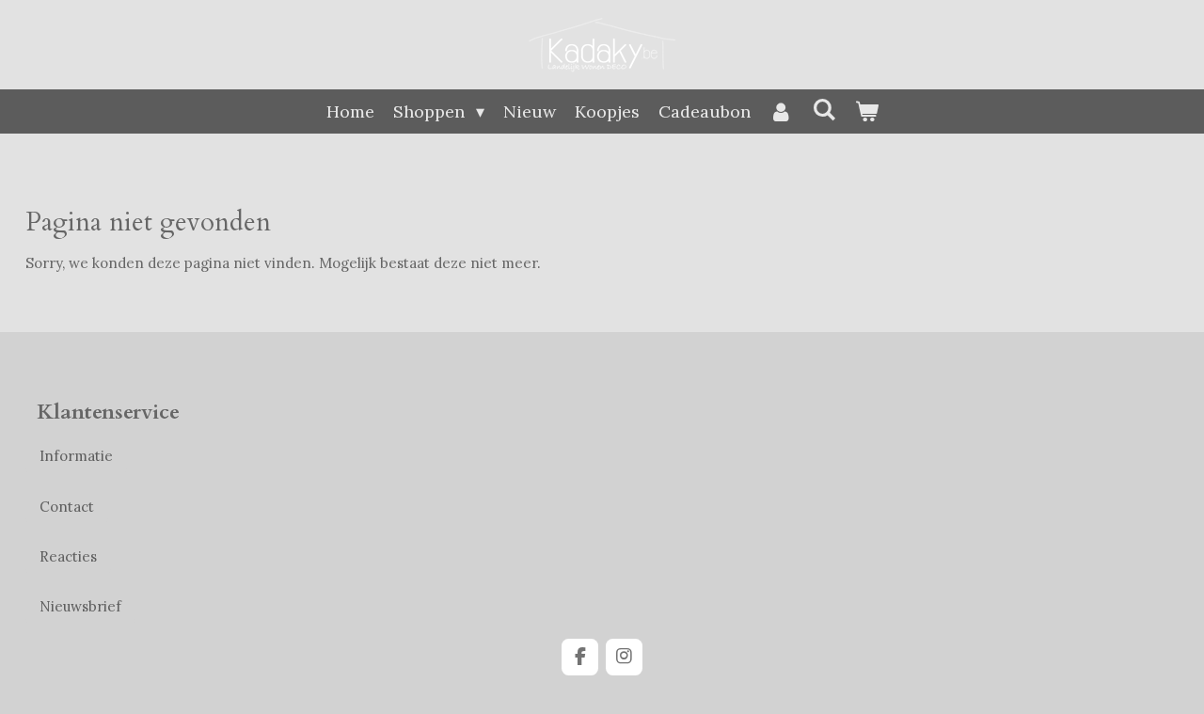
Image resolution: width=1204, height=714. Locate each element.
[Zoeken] (823, 109)
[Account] (781, 111)
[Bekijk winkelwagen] (866, 111)
